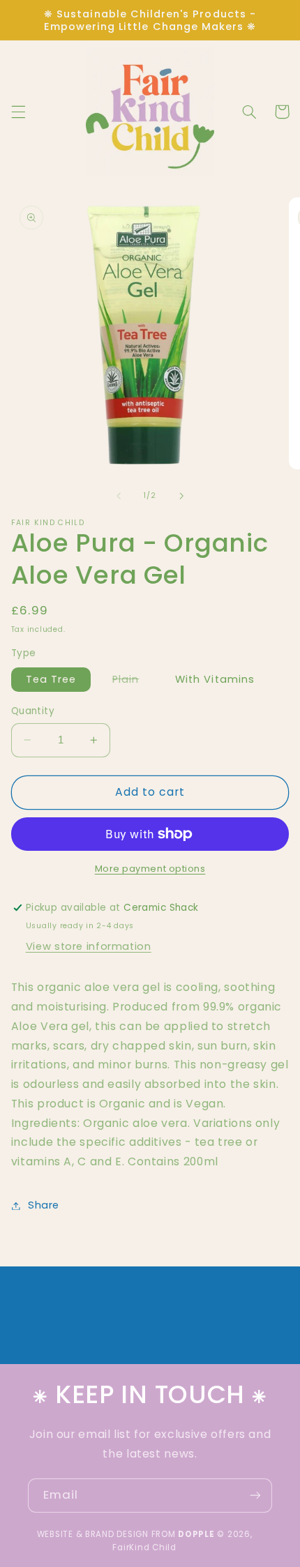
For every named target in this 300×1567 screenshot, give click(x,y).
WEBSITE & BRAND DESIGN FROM (126, 1534)
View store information (88, 946)
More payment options (150, 869)
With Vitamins (215, 679)
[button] (18, 112)
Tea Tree (51, 679)
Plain (132, 682)
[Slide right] (181, 495)
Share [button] (43, 1205)
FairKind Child (144, 1547)
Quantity (32, 711)
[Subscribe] (255, 1495)
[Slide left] (118, 495)
